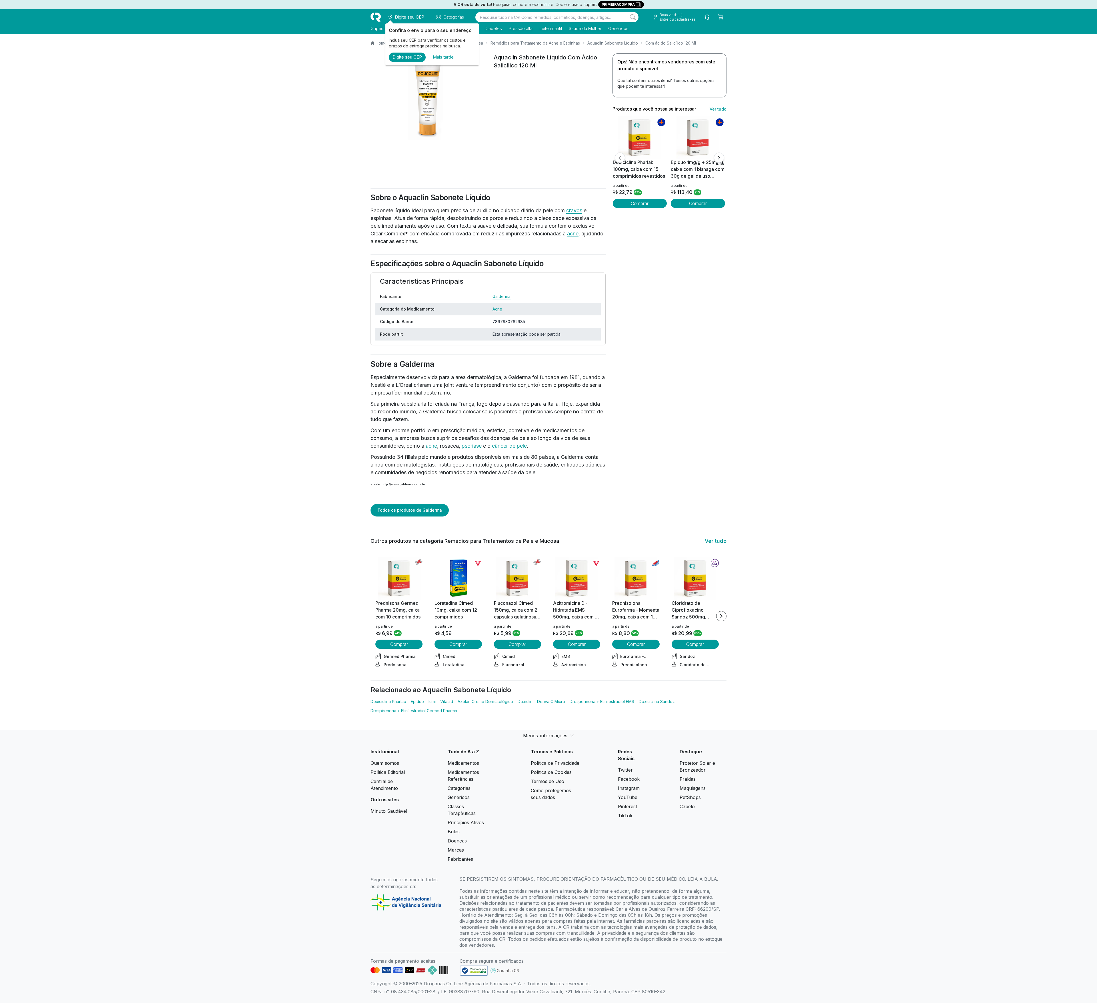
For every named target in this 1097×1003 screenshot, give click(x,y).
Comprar (639, 203)
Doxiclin (525, 701)
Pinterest (627, 806)
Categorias (459, 788)
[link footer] (474, 971)
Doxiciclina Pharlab (388, 701)
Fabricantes (460, 859)
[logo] (376, 17)
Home (381, 43)
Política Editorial (388, 772)
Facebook (629, 779)
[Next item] (721, 616)
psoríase (472, 446)
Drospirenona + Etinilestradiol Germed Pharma (414, 710)
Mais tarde (443, 57)
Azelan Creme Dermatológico (485, 701)
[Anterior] (620, 158)
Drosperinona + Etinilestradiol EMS (602, 701)
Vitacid (446, 701)
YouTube (627, 797)
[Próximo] (719, 158)
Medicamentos (463, 763)
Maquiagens (693, 788)
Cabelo (687, 806)
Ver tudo (718, 109)
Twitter (625, 770)
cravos (574, 210)
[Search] (632, 17)
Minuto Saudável (389, 811)
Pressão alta (521, 28)
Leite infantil (550, 28)
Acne (497, 309)
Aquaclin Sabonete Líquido (612, 43)
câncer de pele (509, 446)
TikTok (625, 815)
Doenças (457, 841)
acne (572, 234)
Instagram (629, 788)
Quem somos (385, 763)
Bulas (454, 831)
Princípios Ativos (466, 822)
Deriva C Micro (551, 701)
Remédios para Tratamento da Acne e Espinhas (535, 43)
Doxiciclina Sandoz (657, 701)
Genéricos (618, 28)
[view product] (639, 137)
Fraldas (688, 779)
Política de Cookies (551, 772)
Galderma (502, 296)
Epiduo (417, 701)
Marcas (456, 850)
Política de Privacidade (555, 763)
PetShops (690, 797)
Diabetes (493, 28)
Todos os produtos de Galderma (409, 510)
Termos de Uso (547, 781)
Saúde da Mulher (585, 28)
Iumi (432, 701)
